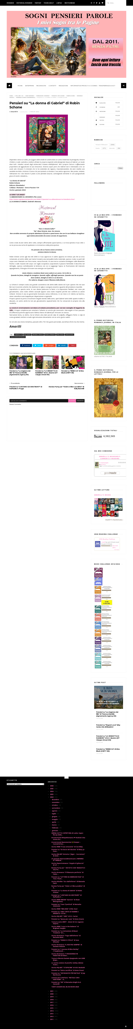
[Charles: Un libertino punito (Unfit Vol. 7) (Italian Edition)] (116, 516)
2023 (52, 794)
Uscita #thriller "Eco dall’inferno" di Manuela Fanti (68, 882)
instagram (110, 111)
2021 (52, 991)
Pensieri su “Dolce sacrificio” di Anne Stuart (67, 970)
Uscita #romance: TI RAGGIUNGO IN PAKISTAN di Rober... (64, 954)
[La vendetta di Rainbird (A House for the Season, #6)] (104, 516)
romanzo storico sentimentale (25, 97)
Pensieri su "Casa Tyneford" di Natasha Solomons (66, 905)
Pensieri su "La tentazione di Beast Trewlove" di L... (64, 932)
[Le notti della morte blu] (116, 510)
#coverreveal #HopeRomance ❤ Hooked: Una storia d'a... (68, 838)
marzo (54, 825)
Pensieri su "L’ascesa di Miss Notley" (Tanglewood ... (65, 950)
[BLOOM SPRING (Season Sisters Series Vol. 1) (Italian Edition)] (96, 504)
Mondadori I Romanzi (42, 96)
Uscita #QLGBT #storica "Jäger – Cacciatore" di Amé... (68, 855)
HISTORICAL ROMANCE (24, 3)
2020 (52, 994)
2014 (52, 1011)
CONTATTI (52, 85)
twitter (110, 120)
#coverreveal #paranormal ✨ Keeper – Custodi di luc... (66, 843)
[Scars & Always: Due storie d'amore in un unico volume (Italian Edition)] (112, 504)
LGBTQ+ (59, 3)
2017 (52, 1002)
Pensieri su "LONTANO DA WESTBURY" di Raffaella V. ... (66, 896)
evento (98, 148)
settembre (56, 808)
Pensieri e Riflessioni (58, 96)
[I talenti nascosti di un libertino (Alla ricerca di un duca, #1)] (108, 504)
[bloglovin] (102, 3)
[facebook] (125, 1026)
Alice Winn (103, 464)
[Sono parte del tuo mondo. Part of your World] (96, 510)
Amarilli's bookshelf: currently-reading (110, 457)
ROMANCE (10, 3)
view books (116, 549)
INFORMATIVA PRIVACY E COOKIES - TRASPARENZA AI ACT (93, 85)
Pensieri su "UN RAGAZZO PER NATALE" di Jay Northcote (68, 974)
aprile (54, 822)
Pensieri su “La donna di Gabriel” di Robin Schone (66, 891)
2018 (52, 1000)
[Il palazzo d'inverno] (112, 510)
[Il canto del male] (108, 510)
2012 (52, 1016)
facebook (80, 400)
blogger (72, 400)
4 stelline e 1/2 (19, 96)
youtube (110, 124)
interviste (112, 148)
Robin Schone (70, 96)
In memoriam (103, 463)
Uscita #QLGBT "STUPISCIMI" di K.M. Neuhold (68, 967)
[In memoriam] (97, 467)
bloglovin (110, 103)
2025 (52, 789)
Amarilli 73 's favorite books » (114, 520)
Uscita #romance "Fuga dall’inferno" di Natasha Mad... (66, 936)
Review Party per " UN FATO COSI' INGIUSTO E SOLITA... (68, 869)
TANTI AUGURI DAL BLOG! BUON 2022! (65, 987)
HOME (20, 85)
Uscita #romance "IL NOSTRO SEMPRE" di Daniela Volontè (66, 945)
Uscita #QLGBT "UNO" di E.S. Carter (64, 916)
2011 (52, 1019)
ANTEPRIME (29, 85)
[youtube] (99, 3)
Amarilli (103, 542)
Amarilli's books (102, 495)
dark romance (29, 96)
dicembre (55, 800)
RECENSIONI (41, 85)
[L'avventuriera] (112, 516)
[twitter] (96, 3)
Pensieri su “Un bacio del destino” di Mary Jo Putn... (67, 850)
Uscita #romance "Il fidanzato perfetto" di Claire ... (67, 873)
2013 (52, 1014)
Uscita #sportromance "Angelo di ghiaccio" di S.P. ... (67, 864)
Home (11, 96)
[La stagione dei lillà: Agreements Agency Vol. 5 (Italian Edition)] (96, 516)
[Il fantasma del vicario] (120, 510)
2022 (52, 797)
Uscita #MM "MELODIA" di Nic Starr (64, 909)
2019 (52, 997)
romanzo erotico (69, 334)
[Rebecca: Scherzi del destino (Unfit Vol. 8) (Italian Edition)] (108, 516)
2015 (52, 1008)
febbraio (55, 828)
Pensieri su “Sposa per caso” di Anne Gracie (67, 919)
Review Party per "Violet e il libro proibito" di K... (68, 887)
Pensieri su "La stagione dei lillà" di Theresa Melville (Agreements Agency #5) (19, 373)
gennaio (55, 831)
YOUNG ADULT (49, 3)
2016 (52, 1005)
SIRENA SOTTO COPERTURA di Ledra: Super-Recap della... (67, 834)
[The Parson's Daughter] (116, 504)
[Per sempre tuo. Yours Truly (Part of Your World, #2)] (104, 510)
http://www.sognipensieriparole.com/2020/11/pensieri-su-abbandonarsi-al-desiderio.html (42, 199)
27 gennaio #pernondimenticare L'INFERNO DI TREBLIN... (67, 859)
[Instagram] (91, 3)
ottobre (55, 805)
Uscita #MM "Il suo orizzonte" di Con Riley (67, 847)
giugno (55, 816)
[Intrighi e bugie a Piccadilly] (100, 516)
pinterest (110, 116)
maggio (55, 819)
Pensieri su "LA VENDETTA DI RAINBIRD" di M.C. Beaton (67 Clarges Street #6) (46, 373)
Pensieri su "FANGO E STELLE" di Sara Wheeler (65, 941)
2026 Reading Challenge (107, 539)
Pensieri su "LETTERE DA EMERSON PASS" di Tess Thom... (67, 878)
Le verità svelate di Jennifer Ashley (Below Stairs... (67, 964)
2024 (52, 791)
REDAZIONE (63, 85)
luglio (54, 814)
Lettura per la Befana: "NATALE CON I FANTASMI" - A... (65, 978)
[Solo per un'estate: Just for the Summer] (100, 510)
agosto (55, 811)
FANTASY (38, 3)
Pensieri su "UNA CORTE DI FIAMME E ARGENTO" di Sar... (65, 912)
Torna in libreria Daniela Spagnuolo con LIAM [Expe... (68, 959)
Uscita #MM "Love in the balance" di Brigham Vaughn (65, 927)
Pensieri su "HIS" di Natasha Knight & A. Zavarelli (66, 983)
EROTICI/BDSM (70, 3)
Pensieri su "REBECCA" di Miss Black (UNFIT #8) (72, 372)
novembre (56, 802)
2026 (52, 786)
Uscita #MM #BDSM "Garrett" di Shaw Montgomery (65, 900)
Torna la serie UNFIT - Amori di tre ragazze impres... (67, 923)
